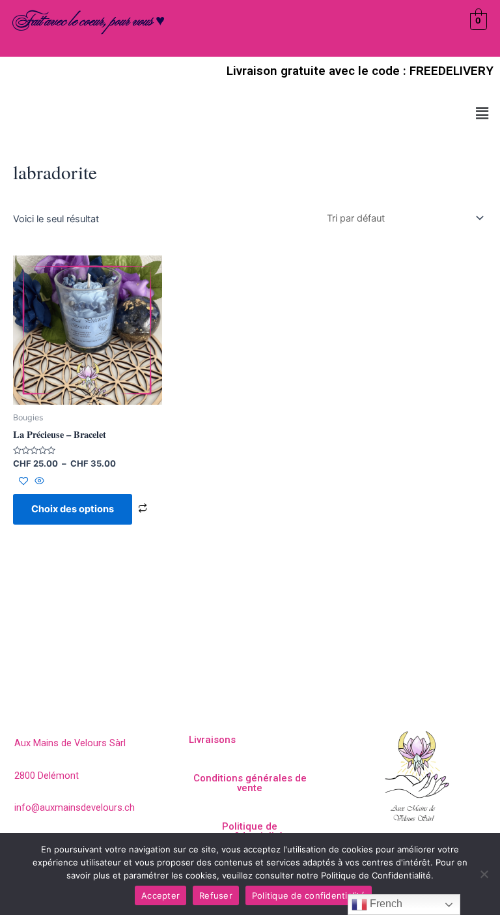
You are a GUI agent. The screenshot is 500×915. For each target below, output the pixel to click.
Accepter (160, 895)
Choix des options (72, 509)
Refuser (215, 895)
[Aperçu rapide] (38, 481)
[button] (482, 113)
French (384, 903)
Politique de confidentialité (308, 895)
